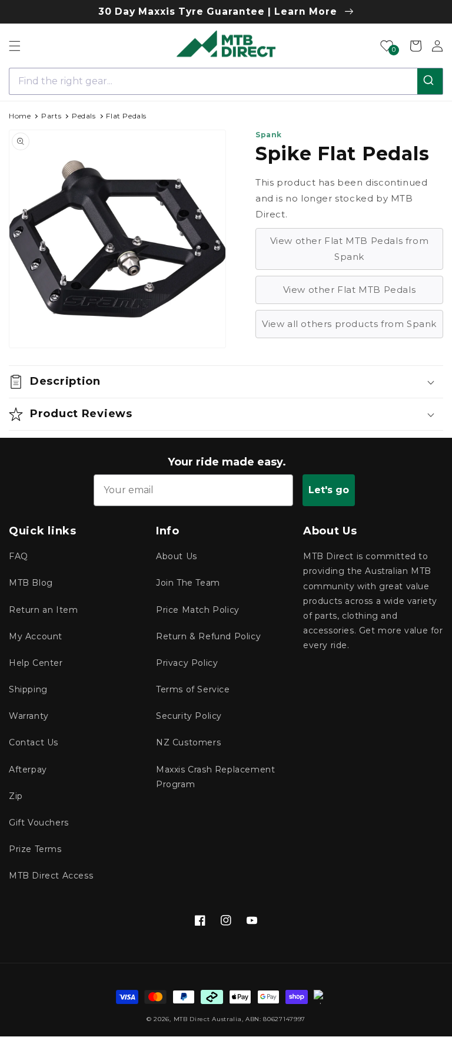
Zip (16, 796)
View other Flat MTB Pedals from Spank (349, 248)
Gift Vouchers (39, 822)
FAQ (18, 556)
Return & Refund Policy (208, 636)
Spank (268, 134)
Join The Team (188, 582)
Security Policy (189, 716)
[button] (15, 46)
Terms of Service (193, 689)
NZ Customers (188, 742)
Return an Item (43, 610)
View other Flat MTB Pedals (349, 289)
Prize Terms (35, 849)
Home (20, 115)
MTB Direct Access (51, 875)
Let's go (328, 490)
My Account (35, 636)
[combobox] (226, 81)
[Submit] (430, 81)
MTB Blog (31, 582)
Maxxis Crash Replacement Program (215, 777)
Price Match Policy (198, 610)
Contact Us (33, 742)
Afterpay (28, 769)
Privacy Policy (187, 663)
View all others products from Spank (349, 323)
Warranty (29, 716)
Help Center (36, 663)
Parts (51, 115)
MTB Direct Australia (208, 1019)
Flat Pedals (126, 115)
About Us (176, 556)
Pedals (84, 115)
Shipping (28, 689)
